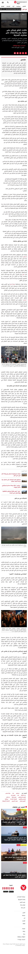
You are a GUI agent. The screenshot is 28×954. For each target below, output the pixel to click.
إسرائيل (25, 257)
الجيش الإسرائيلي (22, 797)
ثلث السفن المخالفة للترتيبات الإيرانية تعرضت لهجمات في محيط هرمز (15, 839)
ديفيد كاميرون (15, 801)
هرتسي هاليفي (22, 799)
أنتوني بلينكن (23, 801)
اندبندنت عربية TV (21, 939)
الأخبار (24, 6)
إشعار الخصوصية (21, 899)
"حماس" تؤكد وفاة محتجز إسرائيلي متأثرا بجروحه (11, 486)
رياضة (24, 931)
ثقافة (2, 6)
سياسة (18, 6)
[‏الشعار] (24, 14)
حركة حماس (7, 793)
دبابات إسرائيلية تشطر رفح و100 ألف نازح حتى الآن (11, 474)
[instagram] (9, 888)
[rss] (2, 888)
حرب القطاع (23, 795)
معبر (23, 274)
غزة (13, 793)
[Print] (15, 53)
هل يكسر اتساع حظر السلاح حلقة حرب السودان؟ (15, 858)
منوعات (23, 928)
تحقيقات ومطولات (21, 937)
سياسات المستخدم (21, 897)
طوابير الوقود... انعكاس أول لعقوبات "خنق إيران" (14, 823)
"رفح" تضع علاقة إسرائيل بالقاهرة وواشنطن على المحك (12, 492)
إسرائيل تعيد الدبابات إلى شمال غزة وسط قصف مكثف (11, 480)
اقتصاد (8, 6)
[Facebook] (13, 888)
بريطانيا (6, 799)
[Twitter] (11, 888)
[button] (14, 20)
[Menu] (2, 2)
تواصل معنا (22, 905)
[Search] (8, 2)
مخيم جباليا (14, 797)
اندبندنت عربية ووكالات (19, 45)
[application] (14, 20)
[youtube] (8, 888)
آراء (13, 6)
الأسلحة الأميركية (6, 801)
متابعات (15, 807)
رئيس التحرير (22, 902)
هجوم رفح (13, 795)
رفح (18, 795)
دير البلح (8, 797)
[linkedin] (6, 888)
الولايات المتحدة (13, 799)
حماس (24, 300)
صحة (24, 934)
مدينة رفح (12, 284)
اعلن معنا (23, 908)
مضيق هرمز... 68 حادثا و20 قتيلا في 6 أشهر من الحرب (14, 876)
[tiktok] (4, 888)
